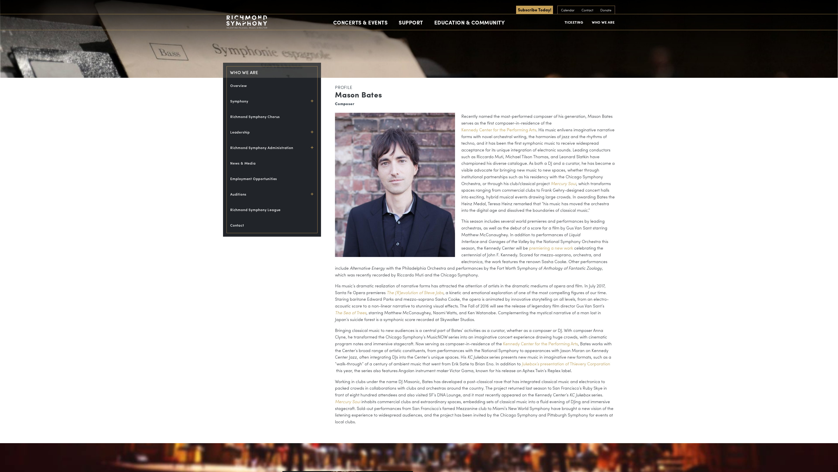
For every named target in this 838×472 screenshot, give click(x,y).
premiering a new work (551, 248)
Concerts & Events (360, 22)
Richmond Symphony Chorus (255, 116)
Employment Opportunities (253, 178)
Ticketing (574, 22)
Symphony (239, 101)
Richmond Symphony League (255, 209)
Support (411, 22)
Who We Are (603, 22)
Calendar (568, 10)
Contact (587, 10)
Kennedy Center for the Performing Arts (498, 130)
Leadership (240, 132)
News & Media (243, 163)
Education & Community (469, 22)
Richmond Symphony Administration (261, 147)
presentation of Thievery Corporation (566, 364)
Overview (238, 85)
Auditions (238, 194)
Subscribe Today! (534, 10)
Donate (605, 10)
